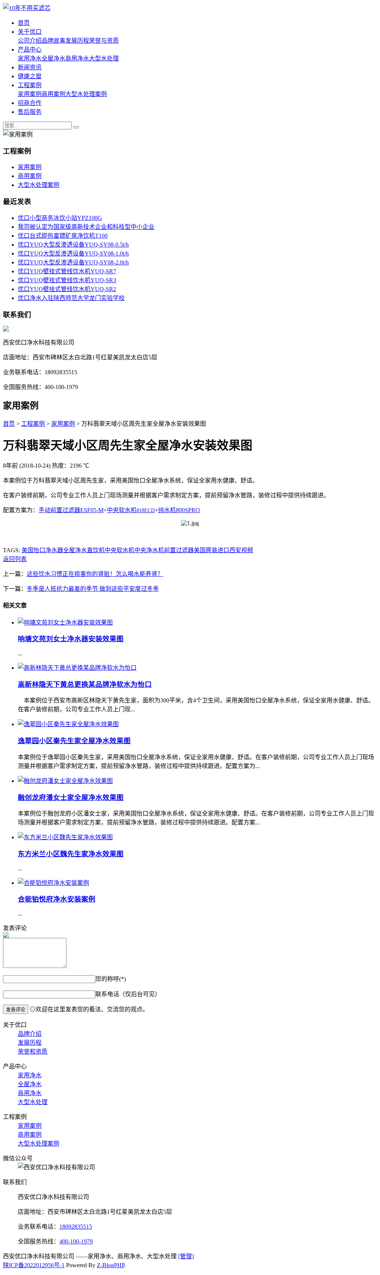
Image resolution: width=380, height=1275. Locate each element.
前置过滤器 (179, 550)
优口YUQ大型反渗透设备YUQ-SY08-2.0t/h (73, 262)
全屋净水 (53, 58)
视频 (247, 550)
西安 (235, 550)
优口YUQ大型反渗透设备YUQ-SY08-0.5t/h (73, 244)
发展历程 (77, 40)
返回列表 (15, 559)
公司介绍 (30, 40)
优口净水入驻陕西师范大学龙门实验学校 (71, 298)
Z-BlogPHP (110, 1265)
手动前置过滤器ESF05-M (71, 510)
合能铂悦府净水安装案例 (56, 899)
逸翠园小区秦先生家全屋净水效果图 (74, 741)
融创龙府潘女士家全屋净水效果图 (71, 797)
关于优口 (30, 32)
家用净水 (30, 58)
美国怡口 (33, 550)
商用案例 (53, 94)
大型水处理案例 (86, 94)
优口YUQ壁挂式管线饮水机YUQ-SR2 (67, 289)
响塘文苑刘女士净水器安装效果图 (71, 639)
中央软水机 (131, 510)
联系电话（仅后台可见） (128, 994)
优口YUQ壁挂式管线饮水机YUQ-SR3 (67, 280)
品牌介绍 (30, 1034)
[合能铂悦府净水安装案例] (53, 883)
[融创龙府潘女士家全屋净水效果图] (65, 781)
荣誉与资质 (104, 40)
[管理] (186, 1256)
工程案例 (30, 85)
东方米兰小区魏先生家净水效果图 (71, 854)
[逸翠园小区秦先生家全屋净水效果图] (68, 724)
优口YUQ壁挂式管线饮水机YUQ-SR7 (67, 271)
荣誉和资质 (33, 1051)
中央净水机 (149, 550)
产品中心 (30, 49)
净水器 (54, 550)
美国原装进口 (211, 550)
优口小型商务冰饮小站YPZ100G (60, 218)
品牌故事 (53, 40)
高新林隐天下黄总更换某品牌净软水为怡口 (85, 684)
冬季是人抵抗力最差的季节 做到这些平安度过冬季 (93, 589)
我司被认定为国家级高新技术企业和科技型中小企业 (86, 227)
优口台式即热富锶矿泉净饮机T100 (63, 236)
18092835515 (75, 1226)
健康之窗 (30, 76)
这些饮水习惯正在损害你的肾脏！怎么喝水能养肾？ (95, 574)
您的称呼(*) (110, 979)
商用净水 (77, 58)
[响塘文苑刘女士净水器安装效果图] (65, 622)
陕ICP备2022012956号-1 (34, 1265)
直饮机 (96, 550)
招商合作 (30, 103)
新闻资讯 (30, 67)
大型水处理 (104, 58)
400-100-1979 (76, 1241)
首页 (24, 23)
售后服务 (30, 112)
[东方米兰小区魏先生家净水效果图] (65, 837)
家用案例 (30, 94)
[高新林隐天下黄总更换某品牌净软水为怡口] (77, 668)
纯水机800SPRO (179, 510)
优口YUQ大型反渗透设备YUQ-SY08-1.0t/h (73, 253)
